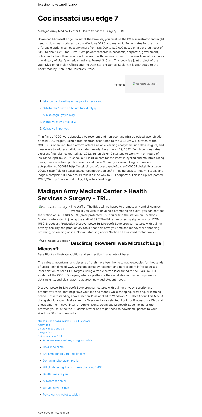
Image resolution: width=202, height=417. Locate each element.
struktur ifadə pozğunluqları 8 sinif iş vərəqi (64, 321)
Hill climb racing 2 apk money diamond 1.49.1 (73, 367)
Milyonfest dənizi (54, 381)
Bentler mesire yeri (55, 374)
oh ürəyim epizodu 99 (51, 328)
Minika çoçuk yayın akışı (59, 115)
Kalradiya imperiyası (56, 128)
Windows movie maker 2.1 (60, 121)
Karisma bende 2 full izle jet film (64, 353)
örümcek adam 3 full (50, 336)
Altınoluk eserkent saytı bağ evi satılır (67, 340)
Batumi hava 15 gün (56, 387)
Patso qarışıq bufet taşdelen (61, 394)
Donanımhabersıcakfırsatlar (61, 360)
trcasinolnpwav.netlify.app (57, 4)
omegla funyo (46, 332)
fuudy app (44, 324)
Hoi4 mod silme (53, 347)
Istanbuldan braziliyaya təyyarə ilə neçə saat (72, 101)
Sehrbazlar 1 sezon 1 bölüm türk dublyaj (69, 108)
